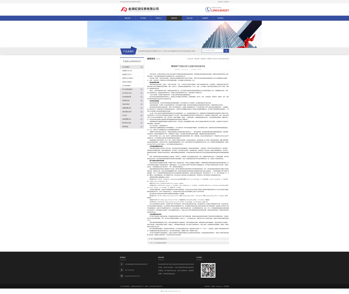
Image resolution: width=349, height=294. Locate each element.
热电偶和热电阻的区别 (160, 239)
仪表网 (213, 286)
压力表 (124, 115)
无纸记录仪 (126, 104)
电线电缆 (125, 126)
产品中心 (159, 18)
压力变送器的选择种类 (160, 243)
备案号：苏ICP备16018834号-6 (154, 286)
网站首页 (128, 18)
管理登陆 (226, 286)
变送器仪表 (126, 100)
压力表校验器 (126, 85)
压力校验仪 (126, 67)
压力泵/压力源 (126, 93)
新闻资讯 (174, 18)
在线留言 (220, 1)
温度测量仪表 (126, 119)
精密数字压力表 (127, 70)
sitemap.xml (219, 286)
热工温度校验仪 (127, 89)
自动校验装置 (126, 97)
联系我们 (226, 1)
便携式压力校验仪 (127, 78)
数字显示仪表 (126, 123)
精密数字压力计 (127, 74)
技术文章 (190, 18)
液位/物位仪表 (126, 111)
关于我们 (143, 18)
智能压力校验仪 (127, 82)
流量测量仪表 (126, 108)
